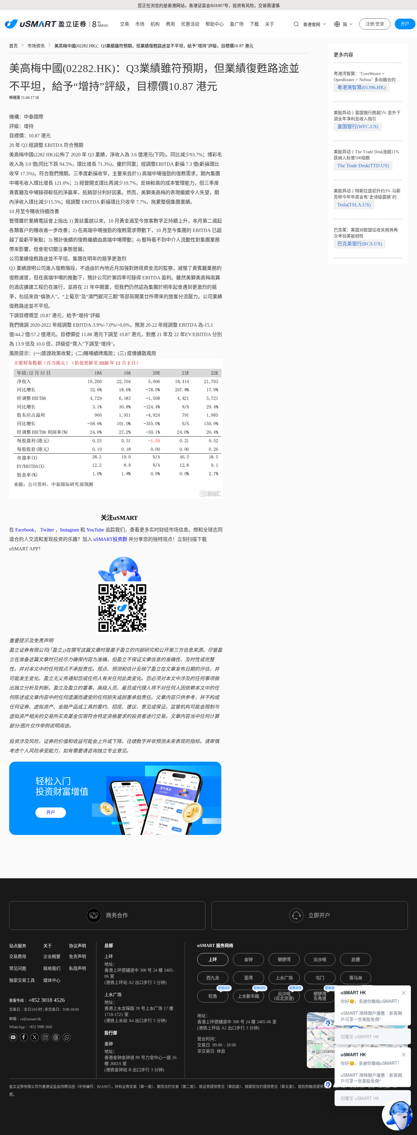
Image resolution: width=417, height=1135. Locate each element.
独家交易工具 (22, 980)
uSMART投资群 (110, 539)
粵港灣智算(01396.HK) (361, 87)
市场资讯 (36, 46)
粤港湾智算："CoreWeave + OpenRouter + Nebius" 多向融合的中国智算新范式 (367, 77)
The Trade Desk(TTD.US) (363, 165)
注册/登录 (375, 24)
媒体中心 (51, 980)
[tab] (212, 959)
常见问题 (17, 968)
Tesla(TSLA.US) (354, 204)
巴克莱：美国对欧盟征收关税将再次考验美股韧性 (366, 233)
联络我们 (51, 968)
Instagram (69, 529)
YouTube (95, 529)
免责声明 (77, 956)
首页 (13, 46)
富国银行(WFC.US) (357, 126)
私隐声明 (77, 968)
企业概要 (51, 956)
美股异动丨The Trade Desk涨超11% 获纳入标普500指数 (366, 155)
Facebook (24, 529)
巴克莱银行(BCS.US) (359, 243)
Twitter (47, 529)
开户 (405, 24)
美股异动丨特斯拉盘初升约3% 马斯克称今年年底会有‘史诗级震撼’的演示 (367, 194)
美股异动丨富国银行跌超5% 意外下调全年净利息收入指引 (367, 116)
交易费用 (17, 956)
